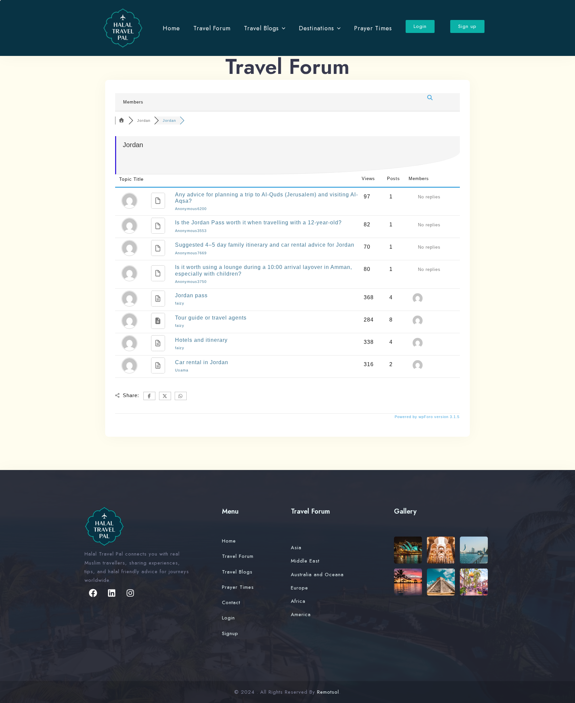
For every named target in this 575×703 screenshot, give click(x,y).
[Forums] (122, 120)
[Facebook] (93, 593)
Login (228, 617)
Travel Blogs (261, 28)
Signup (230, 633)
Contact (231, 602)
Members (133, 102)
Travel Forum (212, 28)
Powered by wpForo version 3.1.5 (426, 417)
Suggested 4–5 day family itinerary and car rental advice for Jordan (264, 245)
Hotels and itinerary (201, 340)
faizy (179, 303)
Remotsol (328, 692)
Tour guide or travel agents (211, 318)
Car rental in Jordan (201, 362)
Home (171, 28)
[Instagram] (130, 593)
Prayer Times (373, 28)
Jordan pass (191, 295)
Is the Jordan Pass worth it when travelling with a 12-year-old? (258, 222)
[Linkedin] (111, 593)
